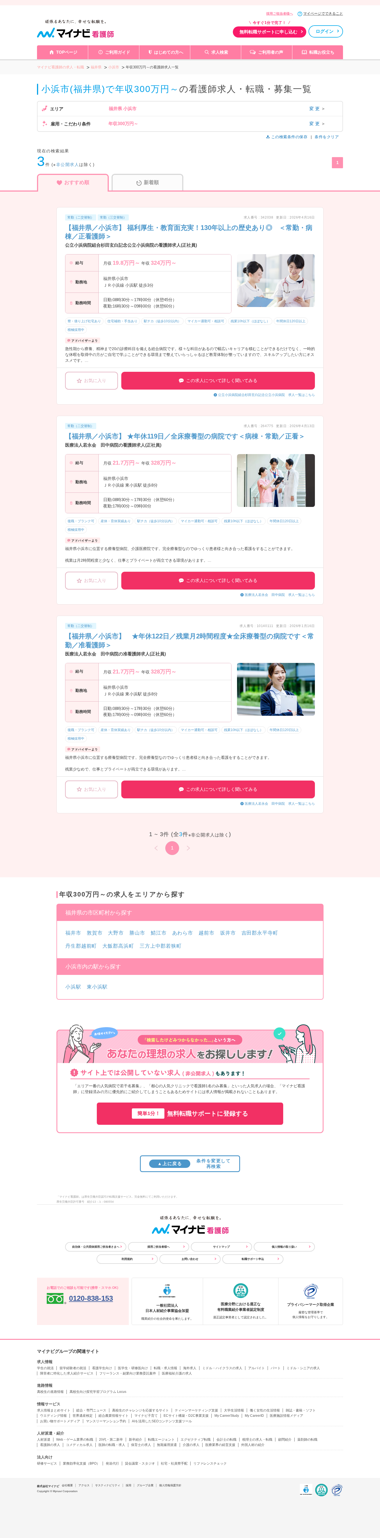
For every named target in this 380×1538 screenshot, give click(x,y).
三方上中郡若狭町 (161, 946)
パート (276, 1368)
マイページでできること (323, 13)
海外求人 (189, 1368)
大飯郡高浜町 (118, 946)
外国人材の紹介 (253, 1445)
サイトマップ (221, 1246)
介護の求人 (191, 1445)
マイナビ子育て (146, 1416)
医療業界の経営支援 (220, 1445)
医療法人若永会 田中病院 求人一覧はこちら (280, 595)
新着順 (151, 182)
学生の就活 (45, 1368)
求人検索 (219, 52)
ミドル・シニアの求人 (303, 1368)
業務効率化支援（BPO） (81, 1463)
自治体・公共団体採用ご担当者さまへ (95, 1246)
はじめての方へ (168, 52)
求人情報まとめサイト (53, 1410)
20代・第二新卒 (111, 1440)
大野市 (116, 933)
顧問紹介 (285, 1440)
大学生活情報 (234, 1410)
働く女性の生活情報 (265, 1410)
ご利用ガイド (117, 52)
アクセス (84, 1485)
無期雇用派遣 (167, 1445)
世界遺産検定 (83, 1416)
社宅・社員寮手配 (174, 1463)
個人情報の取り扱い (284, 1246)
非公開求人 (67, 164)
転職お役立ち (321, 52)
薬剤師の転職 (307, 1440)
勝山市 (137, 933)
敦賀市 (95, 933)
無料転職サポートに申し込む (268, 31)
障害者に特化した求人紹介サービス (66, 1373)
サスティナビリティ (107, 1485)
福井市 (73, 933)
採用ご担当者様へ (279, 14)
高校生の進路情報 (50, 1392)
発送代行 (112, 1463)
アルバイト (256, 1368)
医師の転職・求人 (111, 1445)
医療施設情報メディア (286, 1416)
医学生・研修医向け (133, 1368)
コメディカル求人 (79, 1445)
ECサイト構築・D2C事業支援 (186, 1416)
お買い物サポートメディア (60, 1421)
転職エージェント (161, 1440)
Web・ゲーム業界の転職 (74, 1440)
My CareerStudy (226, 1416)
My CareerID (254, 1416)
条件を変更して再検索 (194, 1163)
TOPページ (66, 52)
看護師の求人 (50, 1445)
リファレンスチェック (210, 1463)
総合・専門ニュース (91, 1410)
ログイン (325, 31)
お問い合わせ (190, 1258)
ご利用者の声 (270, 52)
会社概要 (67, 1485)
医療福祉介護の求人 (177, 1373)
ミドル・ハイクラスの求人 (222, 1368)
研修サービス (47, 1463)
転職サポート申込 (253, 1258)
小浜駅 (73, 987)
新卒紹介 (135, 1440)
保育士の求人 (141, 1445)
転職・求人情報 (165, 1368)
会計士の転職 (226, 1440)
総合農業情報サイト (113, 1416)
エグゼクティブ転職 (196, 1440)
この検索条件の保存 (289, 137)
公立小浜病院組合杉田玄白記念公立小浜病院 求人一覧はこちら (266, 395)
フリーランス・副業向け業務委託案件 (127, 1373)
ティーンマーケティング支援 (196, 1410)
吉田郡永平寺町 (259, 933)
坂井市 (228, 933)
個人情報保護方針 (170, 1485)
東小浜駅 (97, 987)
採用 (128, 1485)
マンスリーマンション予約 (106, 1421)
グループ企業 (145, 1485)
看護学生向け (102, 1368)
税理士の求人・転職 (257, 1440)
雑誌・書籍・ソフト (301, 1410)
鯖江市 (159, 933)
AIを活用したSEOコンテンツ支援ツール (162, 1421)
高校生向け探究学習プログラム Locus (98, 1392)
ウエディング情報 (53, 1416)
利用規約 (127, 1258)
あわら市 (182, 933)
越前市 (206, 933)
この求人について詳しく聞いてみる (221, 380)
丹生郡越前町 (81, 946)
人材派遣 (43, 1440)
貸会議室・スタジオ (140, 1463)
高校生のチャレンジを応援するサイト (140, 1410)
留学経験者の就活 (73, 1368)
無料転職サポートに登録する (192, 1113)
